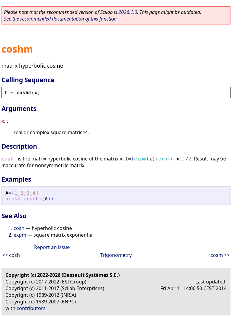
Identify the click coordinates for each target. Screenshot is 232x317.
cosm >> (220, 255)
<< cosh (11, 255)
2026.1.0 (127, 12)
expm (140, 159)
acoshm (14, 199)
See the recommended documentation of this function (60, 18)
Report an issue (52, 247)
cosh (19, 228)
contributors (31, 308)
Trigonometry (116, 255)
